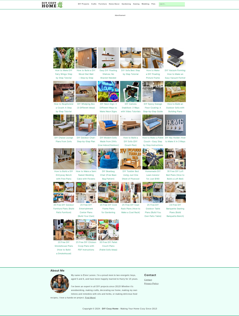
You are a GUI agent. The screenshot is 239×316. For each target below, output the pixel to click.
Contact (148, 280)
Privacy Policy (151, 284)
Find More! (90, 298)
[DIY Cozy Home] (52, 7)
